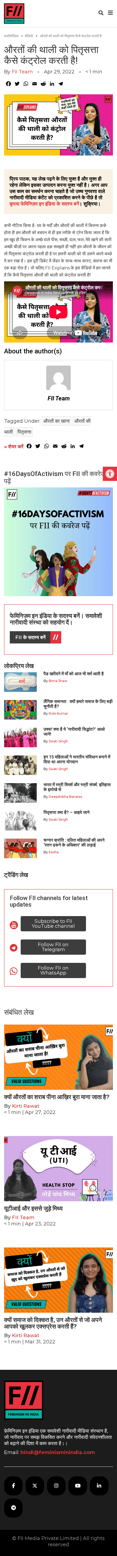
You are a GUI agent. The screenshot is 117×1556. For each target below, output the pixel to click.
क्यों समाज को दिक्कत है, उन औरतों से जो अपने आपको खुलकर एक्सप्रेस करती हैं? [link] (53, 1323)
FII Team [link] (22, 72)
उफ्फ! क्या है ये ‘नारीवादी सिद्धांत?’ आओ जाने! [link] (74, 732)
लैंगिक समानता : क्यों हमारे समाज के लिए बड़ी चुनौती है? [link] (78, 704)
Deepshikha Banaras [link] (65, 797)
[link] (110, 474)
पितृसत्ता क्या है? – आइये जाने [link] (68, 812)
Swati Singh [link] (58, 741)
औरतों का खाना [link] (56, 421)
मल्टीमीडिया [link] (11, 36)
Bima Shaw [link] (58, 681)
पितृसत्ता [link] (24, 432)
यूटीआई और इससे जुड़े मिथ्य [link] (33, 1208)
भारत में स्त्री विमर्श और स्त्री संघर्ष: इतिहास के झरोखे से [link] (77, 787)
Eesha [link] (54, 852)
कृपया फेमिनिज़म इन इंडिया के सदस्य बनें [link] (44, 204)
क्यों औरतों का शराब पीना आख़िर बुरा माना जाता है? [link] (56, 1097)
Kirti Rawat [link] (25, 1106)
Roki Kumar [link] (58, 713)
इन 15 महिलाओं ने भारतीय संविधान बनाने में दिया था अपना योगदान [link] (77, 759)
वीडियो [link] (29, 36)
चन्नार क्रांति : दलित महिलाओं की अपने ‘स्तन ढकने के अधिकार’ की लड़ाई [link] (74, 843)
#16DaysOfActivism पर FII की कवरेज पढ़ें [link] (54, 477)
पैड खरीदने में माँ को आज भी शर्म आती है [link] (74, 673)
